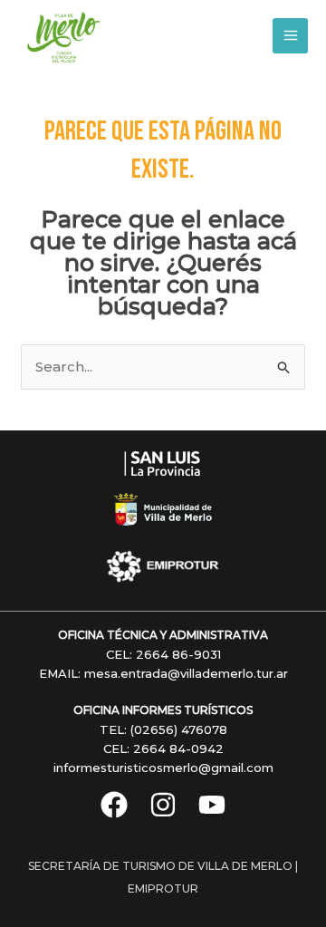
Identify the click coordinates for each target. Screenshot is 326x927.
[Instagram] (163, 804)
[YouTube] (211, 804)
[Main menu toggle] (290, 35)
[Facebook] (114, 804)
